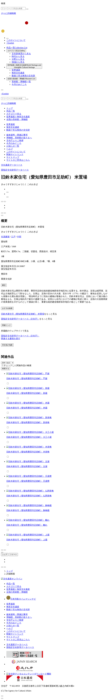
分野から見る (18, 59)
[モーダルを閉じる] (2, 698)
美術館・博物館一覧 (21, 81)
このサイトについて (16, 40)
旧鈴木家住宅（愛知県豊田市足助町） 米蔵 (26, 408)
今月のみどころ (19, 84)
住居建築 (5, 237)
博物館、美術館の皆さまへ (19, 138)
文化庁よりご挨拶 (14, 140)
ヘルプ (9, 149)
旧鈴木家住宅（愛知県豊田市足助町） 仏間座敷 (29, 496)
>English (10, 43)
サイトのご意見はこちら (18, 160)
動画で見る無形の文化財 (23, 75)
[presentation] (2, 365)
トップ (9, 108)
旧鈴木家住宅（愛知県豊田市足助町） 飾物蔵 (27, 510)
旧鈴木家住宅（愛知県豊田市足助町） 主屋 (26, 466)
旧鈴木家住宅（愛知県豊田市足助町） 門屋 (26, 378)
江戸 (13, 237)
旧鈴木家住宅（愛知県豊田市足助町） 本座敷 (27, 452)
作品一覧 (16, 47)
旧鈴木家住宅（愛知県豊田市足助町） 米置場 (22, 314)
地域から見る (18, 62)
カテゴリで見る (16, 51)
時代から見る (18, 56)
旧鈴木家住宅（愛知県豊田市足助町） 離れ (26, 525)
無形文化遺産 (18, 73)
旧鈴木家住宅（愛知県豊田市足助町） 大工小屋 (29, 437)
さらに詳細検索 (8, 13)
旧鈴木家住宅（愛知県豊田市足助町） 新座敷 (27, 422)
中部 (19, 237)
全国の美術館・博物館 (21, 79)
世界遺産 (16, 70)
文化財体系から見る (21, 53)
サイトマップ (12, 157)
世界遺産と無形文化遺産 (24, 66)
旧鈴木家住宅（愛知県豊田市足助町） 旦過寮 (27, 481)
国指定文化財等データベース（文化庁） (20, 319)
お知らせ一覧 (12, 146)
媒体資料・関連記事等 (17, 135)
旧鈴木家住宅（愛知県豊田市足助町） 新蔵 (26, 393)
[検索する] (27, 99)
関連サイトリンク (14, 154)
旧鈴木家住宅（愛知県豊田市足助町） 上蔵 (26, 540)
